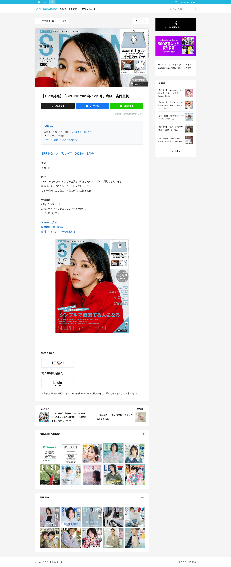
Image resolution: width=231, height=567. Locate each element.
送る (128, 106)
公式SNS (88, 131)
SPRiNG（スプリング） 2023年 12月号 (67, 153)
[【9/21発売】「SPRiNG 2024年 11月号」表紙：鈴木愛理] (113, 538)
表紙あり (63, 9)
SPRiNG (48, 126)
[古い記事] (145, 21)
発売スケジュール (88, 9)
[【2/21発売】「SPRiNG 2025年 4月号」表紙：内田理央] (113, 517)
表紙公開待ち (74, 9)
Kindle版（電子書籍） (52, 226)
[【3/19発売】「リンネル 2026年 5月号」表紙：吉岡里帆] (135, 453)
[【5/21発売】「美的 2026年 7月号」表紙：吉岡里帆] (92, 453)
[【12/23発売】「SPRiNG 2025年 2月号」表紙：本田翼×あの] (50, 538)
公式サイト (77, 131)
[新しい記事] (136, 21)
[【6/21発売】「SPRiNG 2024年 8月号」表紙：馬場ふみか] (135, 538)
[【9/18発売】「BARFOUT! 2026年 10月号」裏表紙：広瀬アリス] (71, 453)
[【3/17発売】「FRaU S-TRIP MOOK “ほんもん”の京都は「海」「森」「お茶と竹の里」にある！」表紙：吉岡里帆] (50, 474)
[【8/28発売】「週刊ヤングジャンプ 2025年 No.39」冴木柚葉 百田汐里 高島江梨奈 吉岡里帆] (135, 474)
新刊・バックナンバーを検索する (58, 231)
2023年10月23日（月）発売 (54, 21)
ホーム (38, 562)
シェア (94, 106)
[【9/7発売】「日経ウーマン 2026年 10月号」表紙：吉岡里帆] (50, 453)
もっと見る (175, 151)
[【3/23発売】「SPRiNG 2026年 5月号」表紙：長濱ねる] (50, 517)
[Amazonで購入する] (57, 363)
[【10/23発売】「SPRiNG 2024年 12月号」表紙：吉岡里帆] (92, 538)
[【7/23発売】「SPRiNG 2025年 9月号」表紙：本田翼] (71, 517)
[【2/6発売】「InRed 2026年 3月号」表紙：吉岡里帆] (71, 474)
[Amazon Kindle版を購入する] (57, 383)
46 (45, 2)
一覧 (143, 434)
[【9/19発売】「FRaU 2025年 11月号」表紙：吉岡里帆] (92, 474)
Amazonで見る (49, 222)
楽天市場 (73, 139)
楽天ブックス (60, 139)
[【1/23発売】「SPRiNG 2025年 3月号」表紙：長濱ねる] (135, 517)
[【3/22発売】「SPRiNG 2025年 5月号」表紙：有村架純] (92, 517)
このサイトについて (187, 2)
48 (39, 2)
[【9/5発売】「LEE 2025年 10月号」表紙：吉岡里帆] (113, 474)
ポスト (59, 106)
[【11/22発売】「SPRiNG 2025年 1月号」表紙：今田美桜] (71, 538)
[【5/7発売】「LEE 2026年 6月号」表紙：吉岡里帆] (113, 453)
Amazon (48, 139)
